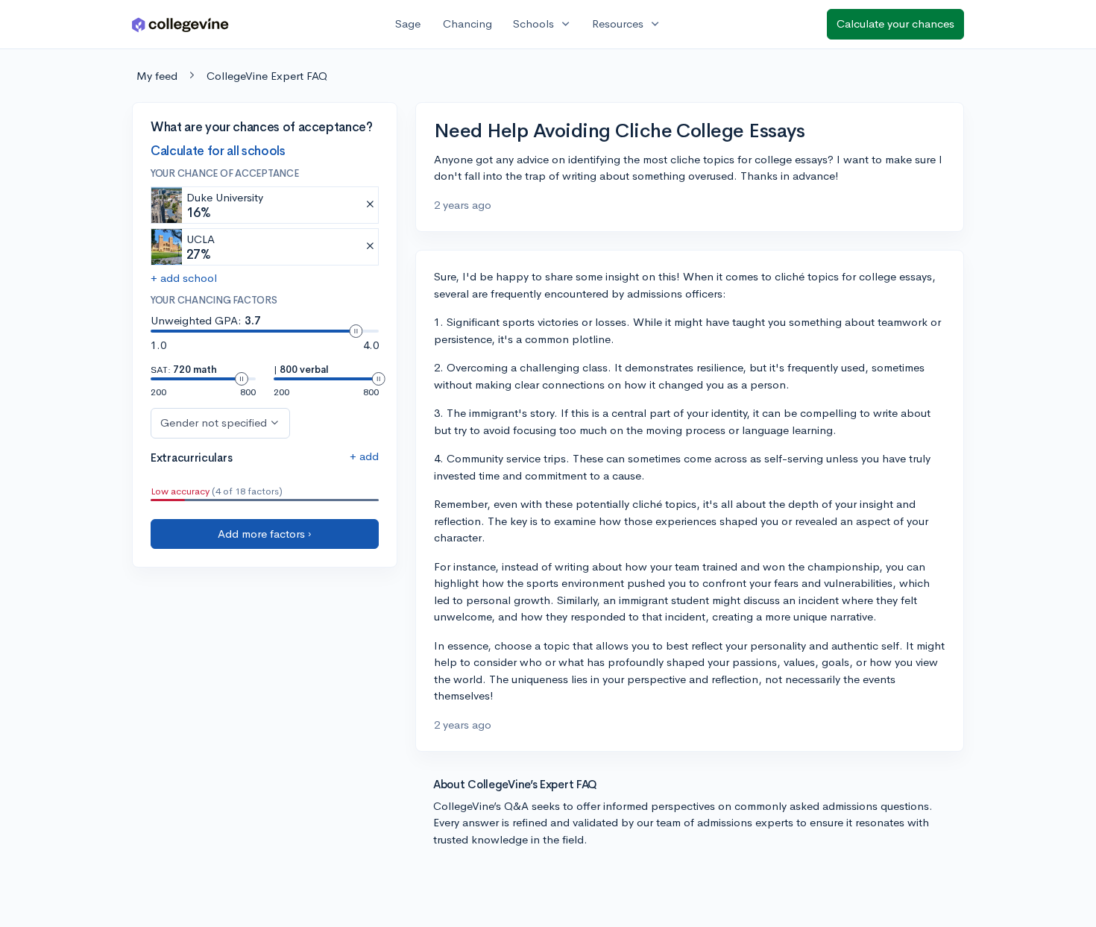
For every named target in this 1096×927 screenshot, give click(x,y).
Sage (408, 23)
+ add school (184, 278)
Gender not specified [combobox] (213, 422)
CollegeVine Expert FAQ (267, 76)
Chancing (467, 23)
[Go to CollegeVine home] (180, 24)
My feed (156, 76)
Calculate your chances (895, 23)
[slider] (355, 331)
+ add (364, 456)
